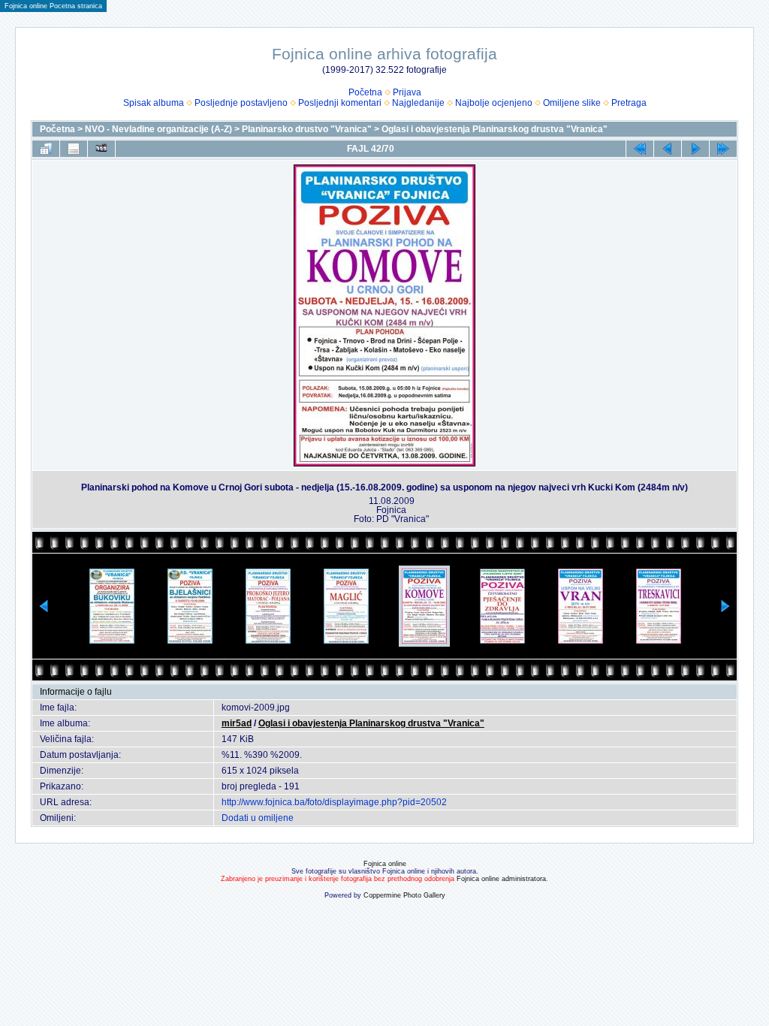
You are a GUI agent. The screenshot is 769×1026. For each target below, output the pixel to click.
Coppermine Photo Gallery (404, 895)
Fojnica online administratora (501, 879)
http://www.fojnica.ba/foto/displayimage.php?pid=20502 (334, 802)
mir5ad (237, 723)
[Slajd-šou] (101, 148)
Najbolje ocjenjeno (493, 103)
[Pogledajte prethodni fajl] (667, 148)
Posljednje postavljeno (241, 103)
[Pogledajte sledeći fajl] (695, 148)
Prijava (407, 92)
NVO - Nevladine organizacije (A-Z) (158, 129)
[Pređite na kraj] (723, 148)
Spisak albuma (153, 103)
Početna (365, 92)
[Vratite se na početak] (639, 148)
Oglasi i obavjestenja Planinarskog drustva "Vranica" (494, 129)
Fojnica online (384, 864)
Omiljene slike (572, 103)
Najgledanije (418, 103)
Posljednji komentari (339, 103)
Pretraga (629, 103)
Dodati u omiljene (258, 818)
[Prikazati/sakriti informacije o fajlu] (73, 148)
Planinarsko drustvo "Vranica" (307, 129)
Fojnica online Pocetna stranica (53, 6)
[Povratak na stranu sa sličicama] (45, 148)
